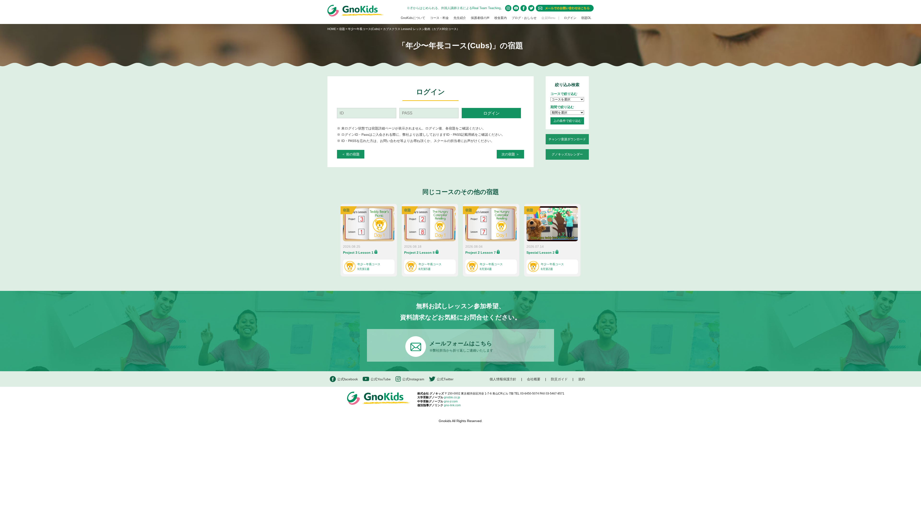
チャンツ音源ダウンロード (567, 139)
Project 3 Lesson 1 (358, 252)
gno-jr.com (451, 401)
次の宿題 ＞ (510, 154)
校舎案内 (500, 18)
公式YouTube (381, 379)
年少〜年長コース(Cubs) (364, 29)
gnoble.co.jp (452, 397)
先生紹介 (460, 18)
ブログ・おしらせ (524, 18)
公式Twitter (445, 379)
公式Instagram (413, 379)
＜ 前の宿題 (351, 154)
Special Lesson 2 (540, 252)
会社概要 (533, 379)
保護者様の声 (480, 18)
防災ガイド (559, 379)
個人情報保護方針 (503, 379)
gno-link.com (452, 405)
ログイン (570, 18)
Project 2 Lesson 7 (480, 252)
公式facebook (347, 379)
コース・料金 (439, 18)
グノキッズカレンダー (567, 154)
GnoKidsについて (413, 18)
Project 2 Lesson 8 (419, 252)
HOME (331, 29)
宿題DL (586, 18)
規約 (581, 379)
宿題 (342, 29)
